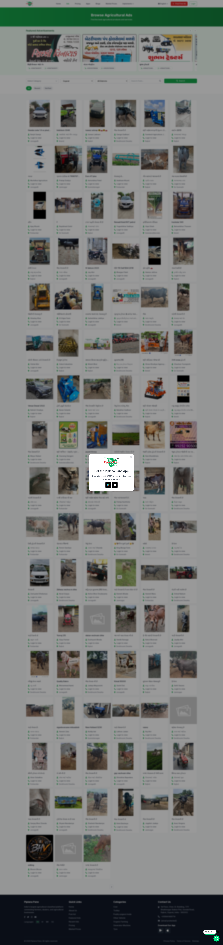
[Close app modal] (131, 457)
